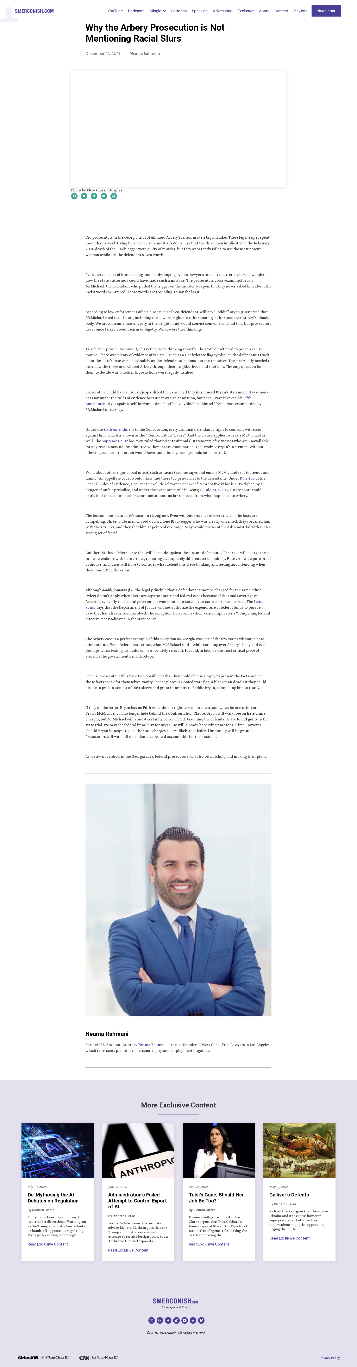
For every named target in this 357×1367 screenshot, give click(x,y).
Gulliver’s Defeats (289, 1195)
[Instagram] (160, 1320)
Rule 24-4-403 (215, 489)
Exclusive (246, 10)
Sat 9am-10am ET (104, 1357)
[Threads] (193, 1320)
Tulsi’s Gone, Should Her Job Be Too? (216, 1198)
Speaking (200, 10)
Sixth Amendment (119, 429)
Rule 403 (247, 478)
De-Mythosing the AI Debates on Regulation (53, 1198)
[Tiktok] (176, 1320)
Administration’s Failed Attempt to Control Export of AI (137, 1201)
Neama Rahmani (152, 1044)
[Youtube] (184, 1320)
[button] (74, 196)
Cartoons (179, 10)
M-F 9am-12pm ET (55, 1357)
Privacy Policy (329, 1358)
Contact (281, 10)
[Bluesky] (201, 1320)
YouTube (115, 10)
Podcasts (136, 10)
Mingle (155, 10)
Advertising (222, 10)
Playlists (300, 10)
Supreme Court (115, 441)
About (264, 10)
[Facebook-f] (168, 1320)
